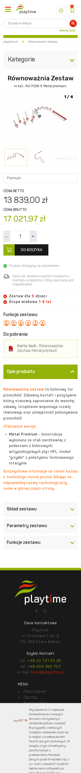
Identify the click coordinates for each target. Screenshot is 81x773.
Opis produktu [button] (21, 372)
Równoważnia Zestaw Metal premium (40, 348)
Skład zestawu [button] (22, 509)
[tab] (40, 372)
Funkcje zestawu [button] (23, 542)
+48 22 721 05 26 (44, 661)
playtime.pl (10, 41)
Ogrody (30, 697)
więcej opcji (67, 30)
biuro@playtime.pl (47, 672)
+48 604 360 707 (44, 667)
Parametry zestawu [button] (27, 526)
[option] (40, 120)
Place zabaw (35, 692)
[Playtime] (26, 9)
